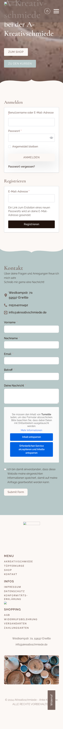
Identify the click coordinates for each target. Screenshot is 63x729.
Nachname (11, 338)
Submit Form (16, 492)
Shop (8, 570)
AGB (7, 614)
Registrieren (31, 224)
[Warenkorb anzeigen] (47, 11)
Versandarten (15, 623)
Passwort (22, 131)
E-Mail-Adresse (26, 191)
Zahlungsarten (16, 627)
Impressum (12, 586)
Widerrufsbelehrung (20, 619)
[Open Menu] (56, 11)
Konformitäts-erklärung (16, 597)
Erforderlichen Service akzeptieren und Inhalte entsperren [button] (32, 449)
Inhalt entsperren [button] (31, 437)
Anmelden (31, 157)
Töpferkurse (14, 565)
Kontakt (10, 574)
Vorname (9, 322)
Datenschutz (14, 591)
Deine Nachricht (14, 385)
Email (7, 354)
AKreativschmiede (18, 561)
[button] (52, 720)
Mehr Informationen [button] (31, 430)
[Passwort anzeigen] (51, 138)
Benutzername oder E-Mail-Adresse (31, 114)
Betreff (8, 369)
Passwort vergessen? (21, 166)
